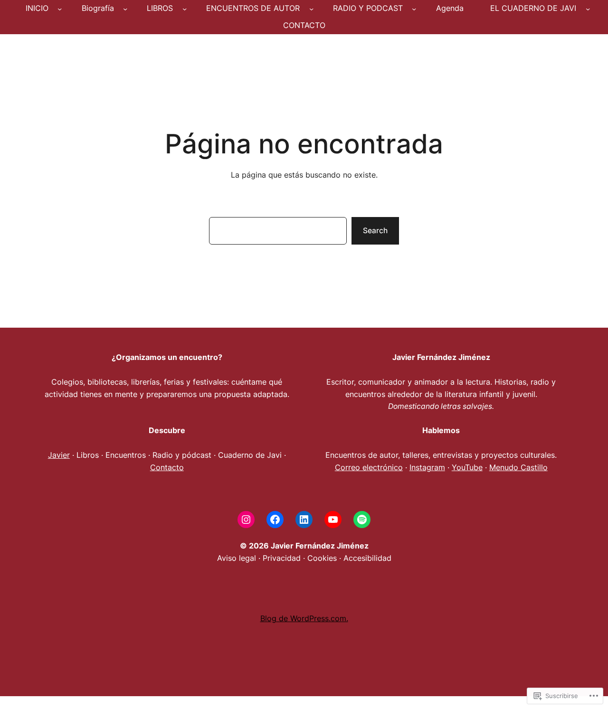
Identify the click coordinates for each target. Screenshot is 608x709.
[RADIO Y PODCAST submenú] (414, 8)
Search (375, 230)
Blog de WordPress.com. (304, 618)
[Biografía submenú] (125, 8)
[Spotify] (361, 519)
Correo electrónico (369, 467)
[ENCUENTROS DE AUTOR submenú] (311, 8)
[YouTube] (333, 519)
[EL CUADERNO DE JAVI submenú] (588, 8)
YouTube (467, 467)
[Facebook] (275, 519)
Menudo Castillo (518, 467)
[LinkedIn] (304, 519)
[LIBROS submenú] (184, 8)
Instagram (427, 467)
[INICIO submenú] (59, 8)
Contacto (167, 467)
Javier (59, 455)
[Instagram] (246, 519)
